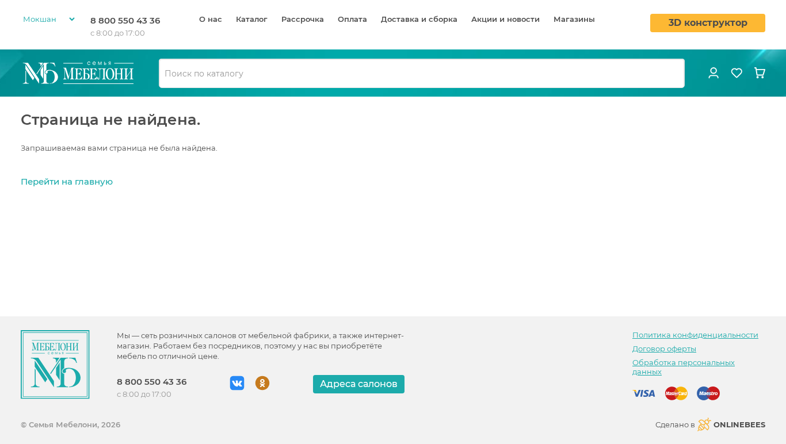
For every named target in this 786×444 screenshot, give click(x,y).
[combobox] (421, 73)
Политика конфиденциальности (695, 334)
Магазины (574, 19)
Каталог (252, 19)
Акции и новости (505, 19)
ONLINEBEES (739, 424)
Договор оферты (664, 348)
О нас (210, 19)
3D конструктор (708, 22)
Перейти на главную (67, 181)
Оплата (352, 19)
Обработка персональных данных (683, 367)
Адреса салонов (359, 383)
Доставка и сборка (419, 19)
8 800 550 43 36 (125, 20)
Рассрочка (302, 19)
